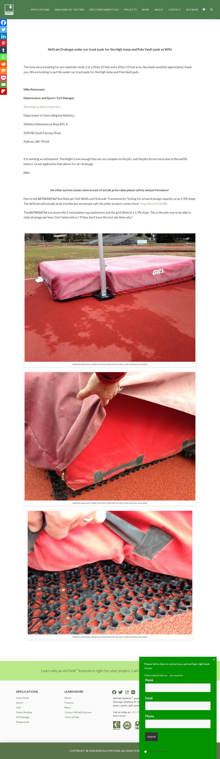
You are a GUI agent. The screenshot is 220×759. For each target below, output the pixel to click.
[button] (204, 9)
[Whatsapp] (3, 57)
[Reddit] (3, 63)
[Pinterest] (3, 43)
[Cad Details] (118, 725)
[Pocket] (3, 77)
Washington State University (42, 107)
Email (149, 698)
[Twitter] (3, 29)
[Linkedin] (3, 36)
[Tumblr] (3, 50)
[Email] (3, 84)
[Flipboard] (3, 91)
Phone (149, 716)
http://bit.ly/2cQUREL (154, 203)
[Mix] (3, 70)
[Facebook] (3, 22)
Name (150, 680)
